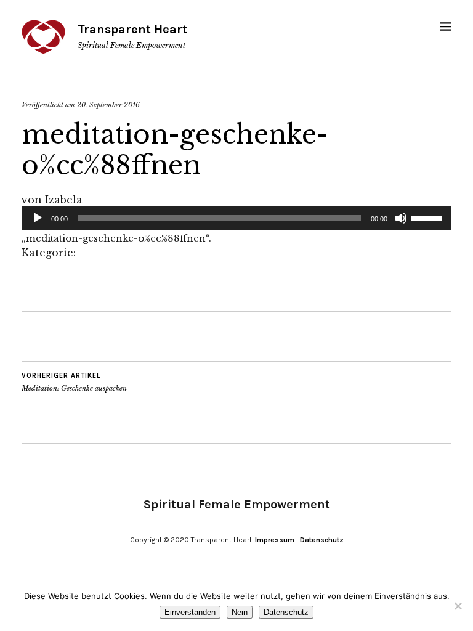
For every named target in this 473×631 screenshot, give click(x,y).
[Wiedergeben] (37, 218)
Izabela (64, 199)
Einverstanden (190, 612)
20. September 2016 (108, 104)
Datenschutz (322, 539)
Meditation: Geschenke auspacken (74, 382)
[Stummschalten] (401, 218)
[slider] (428, 217)
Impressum (274, 539)
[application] (236, 218)
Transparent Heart (132, 29)
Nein (240, 612)
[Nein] (457, 606)
